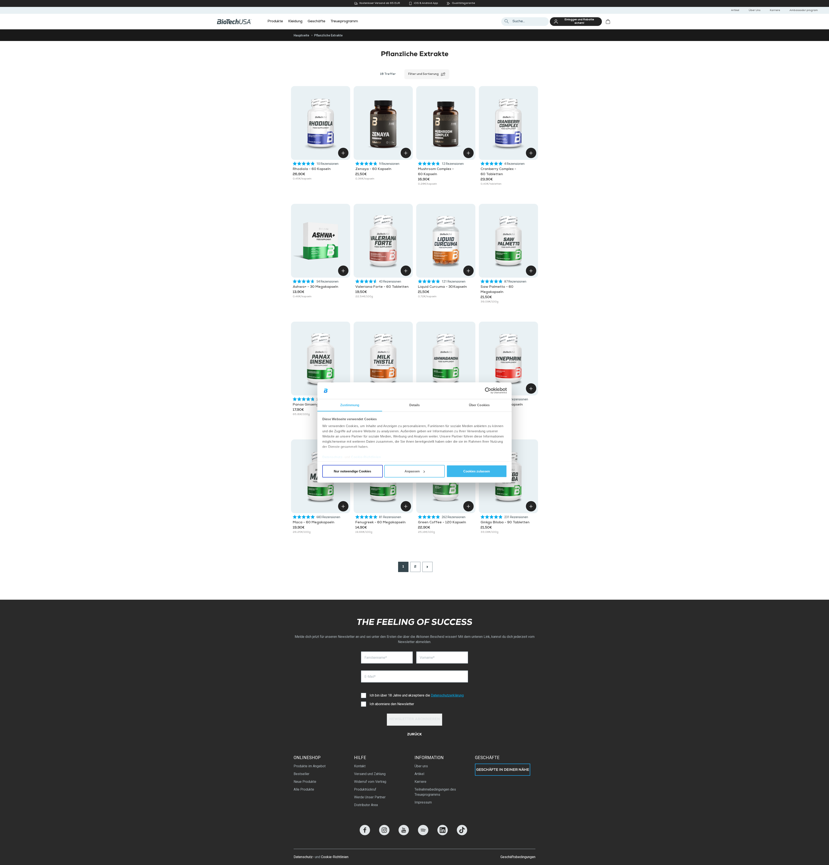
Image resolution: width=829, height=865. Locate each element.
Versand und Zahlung (370, 774)
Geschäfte (487, 757)
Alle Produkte (304, 789)
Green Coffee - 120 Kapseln (442, 522)
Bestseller (301, 774)
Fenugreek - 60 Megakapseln (380, 522)
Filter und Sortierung (423, 74)
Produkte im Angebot (310, 766)
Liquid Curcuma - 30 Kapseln (442, 287)
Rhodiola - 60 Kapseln (312, 169)
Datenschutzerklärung (447, 695)
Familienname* (375, 658)
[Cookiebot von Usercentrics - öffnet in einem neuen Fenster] (488, 390)
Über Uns (754, 10)
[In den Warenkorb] (343, 153)
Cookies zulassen (476, 471)
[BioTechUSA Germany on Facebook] (365, 834)
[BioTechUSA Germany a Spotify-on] (423, 834)
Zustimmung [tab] (349, 405)
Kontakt (359, 766)
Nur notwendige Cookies (352, 471)
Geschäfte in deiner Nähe (502, 770)
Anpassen (412, 471)
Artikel (735, 10)
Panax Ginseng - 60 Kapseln (317, 405)
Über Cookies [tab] (479, 405)
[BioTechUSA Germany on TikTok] (462, 834)
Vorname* (427, 658)
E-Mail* (370, 677)
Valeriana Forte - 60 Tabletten (382, 287)
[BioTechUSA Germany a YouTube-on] (404, 834)
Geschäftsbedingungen (517, 857)
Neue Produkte (305, 782)
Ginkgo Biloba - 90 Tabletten (505, 522)
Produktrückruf (365, 789)
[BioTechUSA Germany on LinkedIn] (442, 834)
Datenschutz (332, 457)
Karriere (775, 10)
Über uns (421, 766)
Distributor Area (366, 805)
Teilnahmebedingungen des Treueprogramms (435, 792)
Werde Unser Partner (370, 797)
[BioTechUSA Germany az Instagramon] (384, 834)
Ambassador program (803, 10)
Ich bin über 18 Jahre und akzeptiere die (417, 695)
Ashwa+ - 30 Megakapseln (315, 287)
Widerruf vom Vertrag (370, 782)
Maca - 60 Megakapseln (313, 522)
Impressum (423, 802)
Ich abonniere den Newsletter (392, 704)
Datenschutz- (304, 857)
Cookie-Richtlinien (366, 457)
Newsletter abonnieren (414, 719)
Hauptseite (301, 35)
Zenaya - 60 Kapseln (373, 169)
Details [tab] (414, 405)
